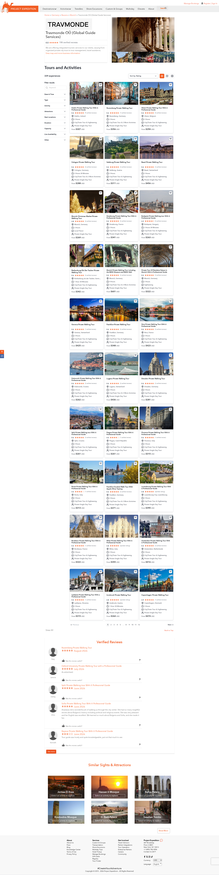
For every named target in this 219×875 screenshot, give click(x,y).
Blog (68, 847)
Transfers (79, 9)
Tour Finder (96, 861)
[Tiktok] (152, 856)
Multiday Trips (97, 850)
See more (51, 751)
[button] (2, 352)
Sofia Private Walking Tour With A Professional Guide (86, 703)
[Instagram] (150, 856)
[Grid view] (162, 76)
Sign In (214, 3)
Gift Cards (96, 856)
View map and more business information (63, 53)
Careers (121, 852)
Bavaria (65, 15)
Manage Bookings (99, 854)
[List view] (172, 76)
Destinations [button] (48, 9)
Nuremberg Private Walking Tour (77, 647)
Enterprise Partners (125, 850)
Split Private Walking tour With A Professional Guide (86, 685)
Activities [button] (64, 9)
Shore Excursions (94, 9)
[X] (147, 856)
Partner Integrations (125, 845)
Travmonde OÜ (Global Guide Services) (94, 15)
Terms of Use (71, 852)
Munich (74, 15)
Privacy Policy (72, 854)
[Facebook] (145, 856)
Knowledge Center (74, 850)
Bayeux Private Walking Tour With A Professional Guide (87, 731)
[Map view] (167, 76)
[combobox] (157, 864)
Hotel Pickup (97, 852)
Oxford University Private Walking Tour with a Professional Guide (92, 666)
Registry (95, 859)
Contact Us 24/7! (150, 852)
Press (68, 845)
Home (47, 15)
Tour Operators (123, 847)
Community (122, 854)
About (151, 9)
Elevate (141, 9)
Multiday (130, 9)
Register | (207, 3)
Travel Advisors (123, 843)
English (156, 864)
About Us (70, 843)
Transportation (97, 845)
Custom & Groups (114, 9)
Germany (56, 15)
